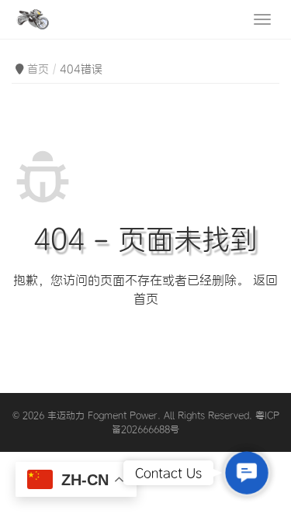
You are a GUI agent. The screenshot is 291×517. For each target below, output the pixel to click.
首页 (38, 69)
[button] (246, 472)
